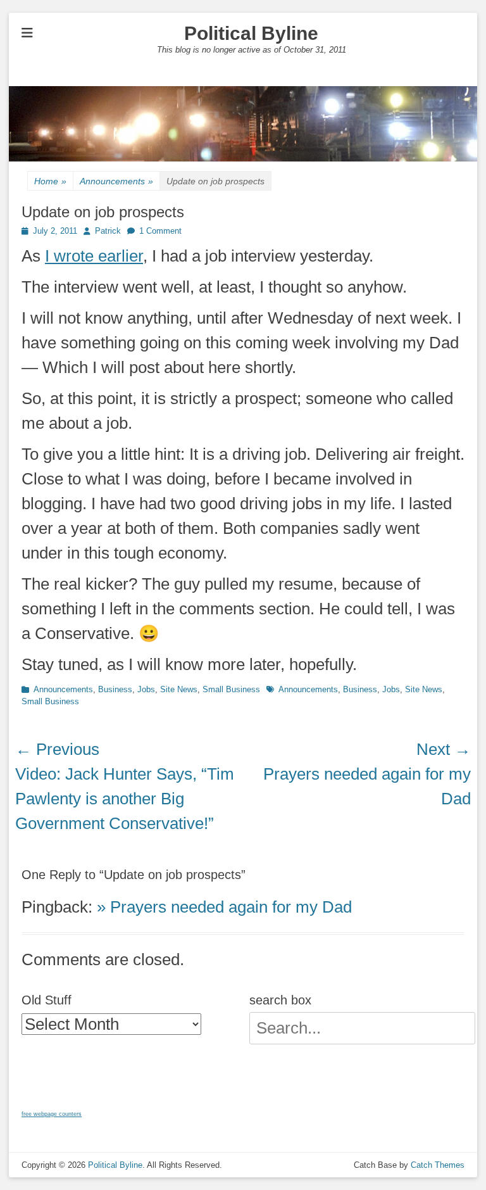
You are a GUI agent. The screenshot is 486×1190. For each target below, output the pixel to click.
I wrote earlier (94, 255)
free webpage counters (52, 1114)
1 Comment (160, 231)
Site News (178, 689)
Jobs (146, 689)
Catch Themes (437, 1165)
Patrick (108, 231)
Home (50, 181)
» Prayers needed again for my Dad (224, 906)
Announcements (116, 181)
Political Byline (251, 33)
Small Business (231, 689)
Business (115, 689)
